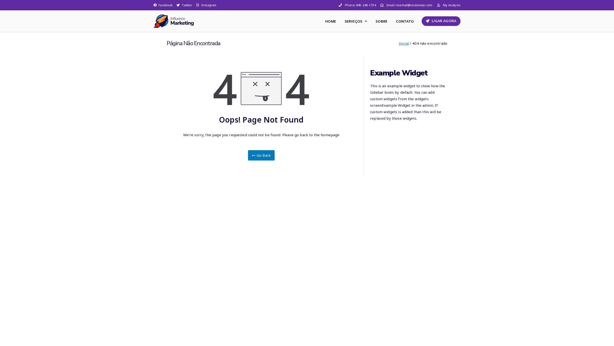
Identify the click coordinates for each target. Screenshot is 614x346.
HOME (330, 21)
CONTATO (405, 21)
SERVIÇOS (353, 21)
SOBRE (381, 21)
